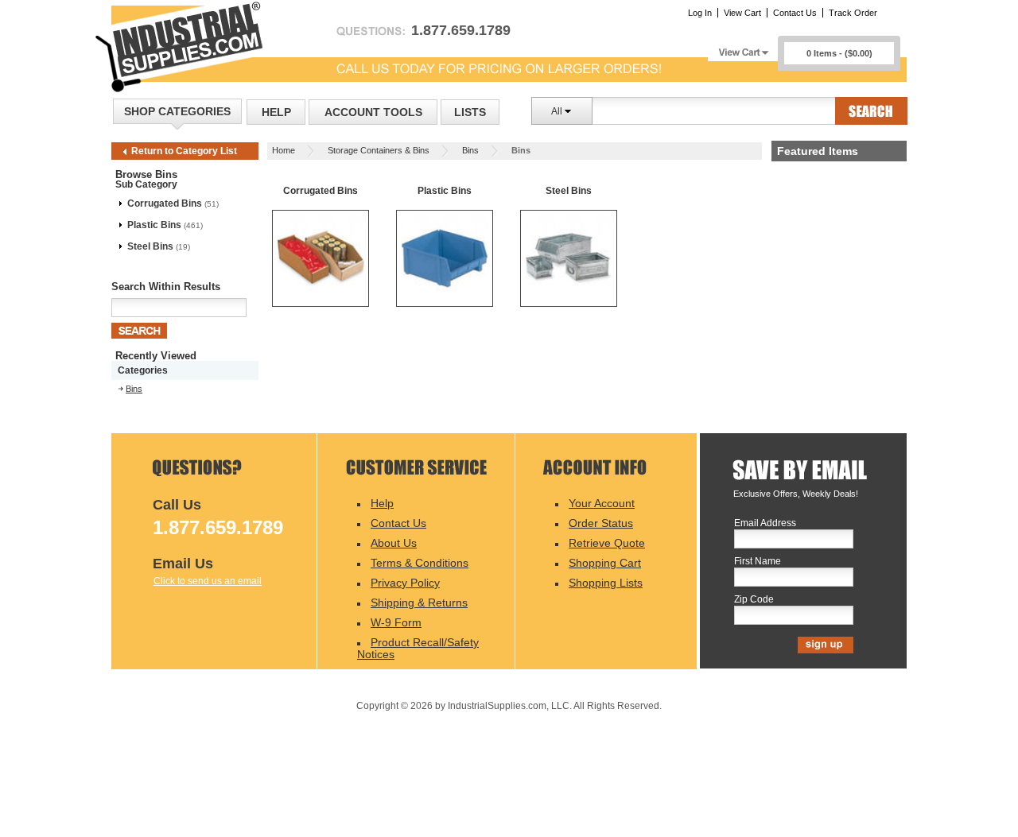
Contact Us (795, 12)
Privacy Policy (405, 582)
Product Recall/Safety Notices (418, 648)
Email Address (765, 523)
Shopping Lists (606, 582)
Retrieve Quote (607, 543)
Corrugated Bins (164, 203)
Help (276, 112)
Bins (470, 150)
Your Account (602, 503)
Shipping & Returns (419, 602)
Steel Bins (150, 246)
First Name (757, 561)
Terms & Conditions (419, 562)
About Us (394, 543)
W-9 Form (396, 622)
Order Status (601, 523)
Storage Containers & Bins (378, 150)
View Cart (742, 12)
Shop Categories (177, 111)
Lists (470, 112)
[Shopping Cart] (742, 48)
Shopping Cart (605, 562)
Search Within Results (165, 287)
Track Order (853, 12)
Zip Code (754, 600)
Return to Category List (184, 151)
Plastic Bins (154, 225)
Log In (700, 12)
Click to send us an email (207, 581)
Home (283, 150)
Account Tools (373, 112)
